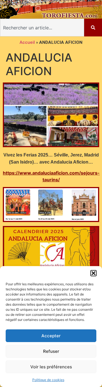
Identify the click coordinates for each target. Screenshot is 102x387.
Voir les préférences (51, 366)
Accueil (27, 42)
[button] (93, 273)
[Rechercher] (93, 27)
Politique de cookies (48, 380)
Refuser (51, 351)
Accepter (51, 335)
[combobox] (42, 27)
